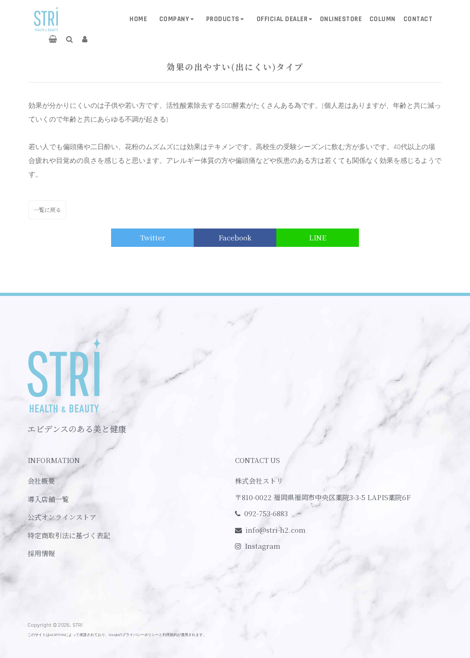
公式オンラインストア (62, 517)
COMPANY (174, 19)
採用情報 (41, 553)
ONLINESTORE (341, 19)
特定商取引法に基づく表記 (69, 535)
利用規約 (169, 634)
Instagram (262, 546)
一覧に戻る (47, 209)
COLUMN (382, 19)
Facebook (235, 237)
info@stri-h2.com (276, 530)
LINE (317, 237)
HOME (138, 19)
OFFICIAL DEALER (282, 19)
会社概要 (41, 480)
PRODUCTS (223, 19)
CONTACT (418, 19)
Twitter (152, 237)
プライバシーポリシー (140, 634)
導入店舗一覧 (48, 499)
